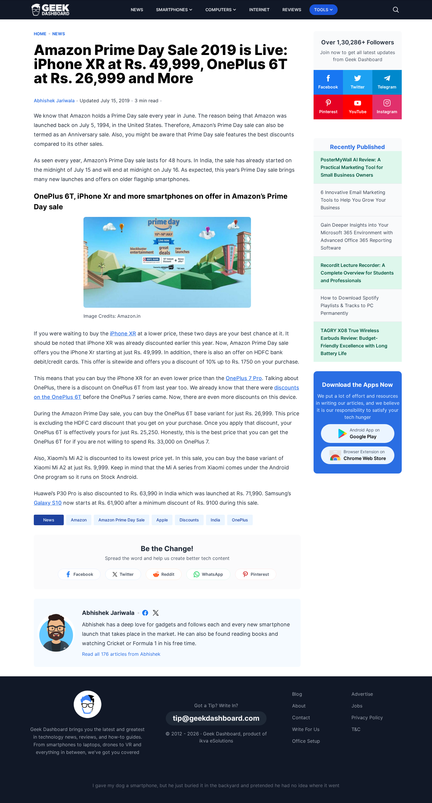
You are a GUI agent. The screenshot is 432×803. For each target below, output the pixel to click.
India (215, 519)
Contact (301, 717)
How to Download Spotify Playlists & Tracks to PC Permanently (350, 305)
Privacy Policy (367, 717)
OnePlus (240, 519)
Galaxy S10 (48, 503)
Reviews (291, 9)
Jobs (356, 706)
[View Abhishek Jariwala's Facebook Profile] (145, 613)
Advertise (362, 694)
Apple (162, 519)
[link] (145, 613)
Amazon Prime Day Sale (121, 519)
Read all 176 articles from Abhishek (121, 654)
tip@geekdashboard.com (216, 718)
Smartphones (172, 9)
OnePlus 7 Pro (244, 378)
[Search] (396, 10)
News (137, 9)
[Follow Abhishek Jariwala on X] (156, 613)
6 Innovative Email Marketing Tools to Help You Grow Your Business (353, 199)
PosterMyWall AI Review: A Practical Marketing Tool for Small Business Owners (352, 167)
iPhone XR (123, 333)
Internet (259, 9)
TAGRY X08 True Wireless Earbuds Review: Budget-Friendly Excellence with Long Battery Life (354, 341)
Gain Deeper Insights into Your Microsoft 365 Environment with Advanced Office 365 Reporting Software (357, 236)
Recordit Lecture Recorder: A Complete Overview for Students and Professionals (357, 272)
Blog (297, 694)
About (299, 706)
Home (40, 33)
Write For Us (305, 729)
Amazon (79, 519)
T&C (356, 729)
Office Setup (306, 741)
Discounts (189, 519)
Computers (218, 9)
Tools (321, 9)
